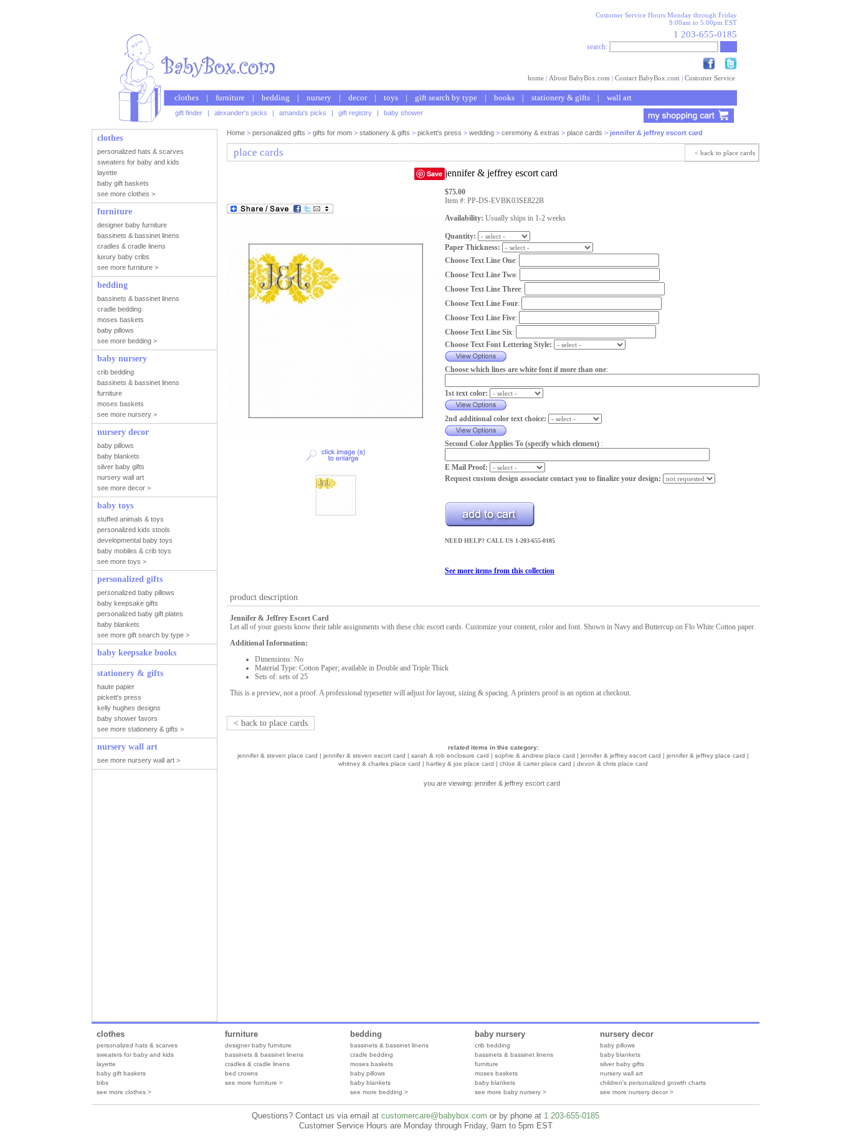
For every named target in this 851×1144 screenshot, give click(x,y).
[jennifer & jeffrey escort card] (336, 437)
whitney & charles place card (379, 763)
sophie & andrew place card (535, 755)
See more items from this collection (499, 570)
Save (434, 173)
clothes (186, 97)
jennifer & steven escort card (364, 755)
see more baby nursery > (510, 1092)
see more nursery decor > (636, 1092)
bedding (276, 97)
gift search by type (446, 97)
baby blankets (370, 1082)
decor (357, 97)
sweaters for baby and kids (135, 1054)
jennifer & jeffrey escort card (621, 755)
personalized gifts (278, 132)
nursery (319, 97)
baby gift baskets (121, 1073)
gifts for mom (332, 132)
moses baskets (371, 1064)
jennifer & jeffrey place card (706, 755)
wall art (619, 97)
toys (391, 97)
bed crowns (241, 1073)
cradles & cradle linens (257, 1064)
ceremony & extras (530, 132)
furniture (230, 97)
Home (236, 132)
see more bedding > (379, 1092)
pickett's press (439, 132)
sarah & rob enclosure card (450, 755)
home (536, 78)
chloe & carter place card (535, 763)
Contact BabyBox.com (647, 78)
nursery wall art (621, 1073)
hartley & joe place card (460, 763)
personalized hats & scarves (137, 1045)
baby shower (403, 113)
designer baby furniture (258, 1045)
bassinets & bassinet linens (264, 1054)
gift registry (355, 113)
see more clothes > (124, 1092)
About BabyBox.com (579, 78)
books (504, 97)
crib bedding (492, 1045)
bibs (102, 1082)
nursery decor (627, 1034)
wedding (481, 132)
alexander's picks (240, 113)
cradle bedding (371, 1054)
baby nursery (500, 1034)
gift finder (188, 113)
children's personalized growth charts (653, 1082)
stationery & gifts (560, 97)
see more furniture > (254, 1082)
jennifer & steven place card (277, 755)
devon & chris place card (612, 763)
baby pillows (367, 1073)
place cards (584, 132)
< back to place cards (725, 152)
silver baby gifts (622, 1064)
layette (106, 1064)
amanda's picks (302, 113)
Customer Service (710, 78)
